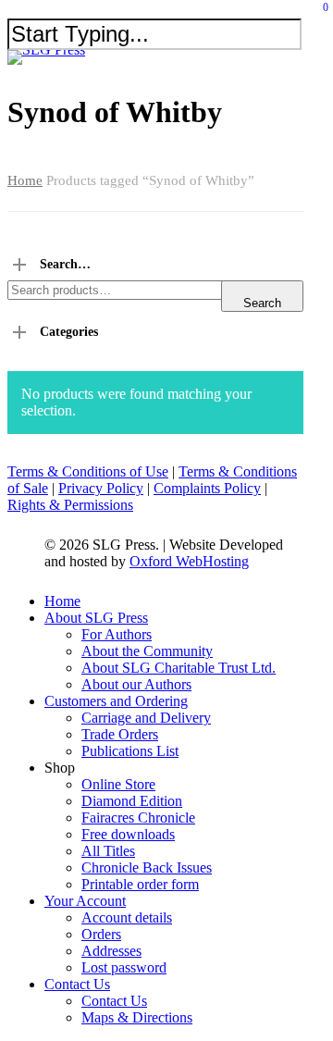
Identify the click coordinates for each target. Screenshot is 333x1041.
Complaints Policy (207, 488)
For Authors (116, 634)
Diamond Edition (131, 801)
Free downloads (128, 834)
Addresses (111, 951)
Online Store (118, 784)
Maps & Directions (136, 1017)
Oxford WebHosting (189, 561)
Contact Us (77, 984)
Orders (101, 934)
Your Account (85, 901)
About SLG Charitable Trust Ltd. (178, 667)
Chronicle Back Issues (146, 867)
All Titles (108, 851)
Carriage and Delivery (146, 717)
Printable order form (140, 884)
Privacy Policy (100, 488)
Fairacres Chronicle (138, 817)
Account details (126, 917)
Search (262, 303)
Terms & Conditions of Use (87, 471)
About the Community (147, 651)
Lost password (123, 967)
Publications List (130, 751)
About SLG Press (96, 618)
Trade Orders (119, 734)
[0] (319, 14)
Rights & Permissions (70, 505)
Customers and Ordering (116, 701)
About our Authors (136, 684)
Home (25, 180)
